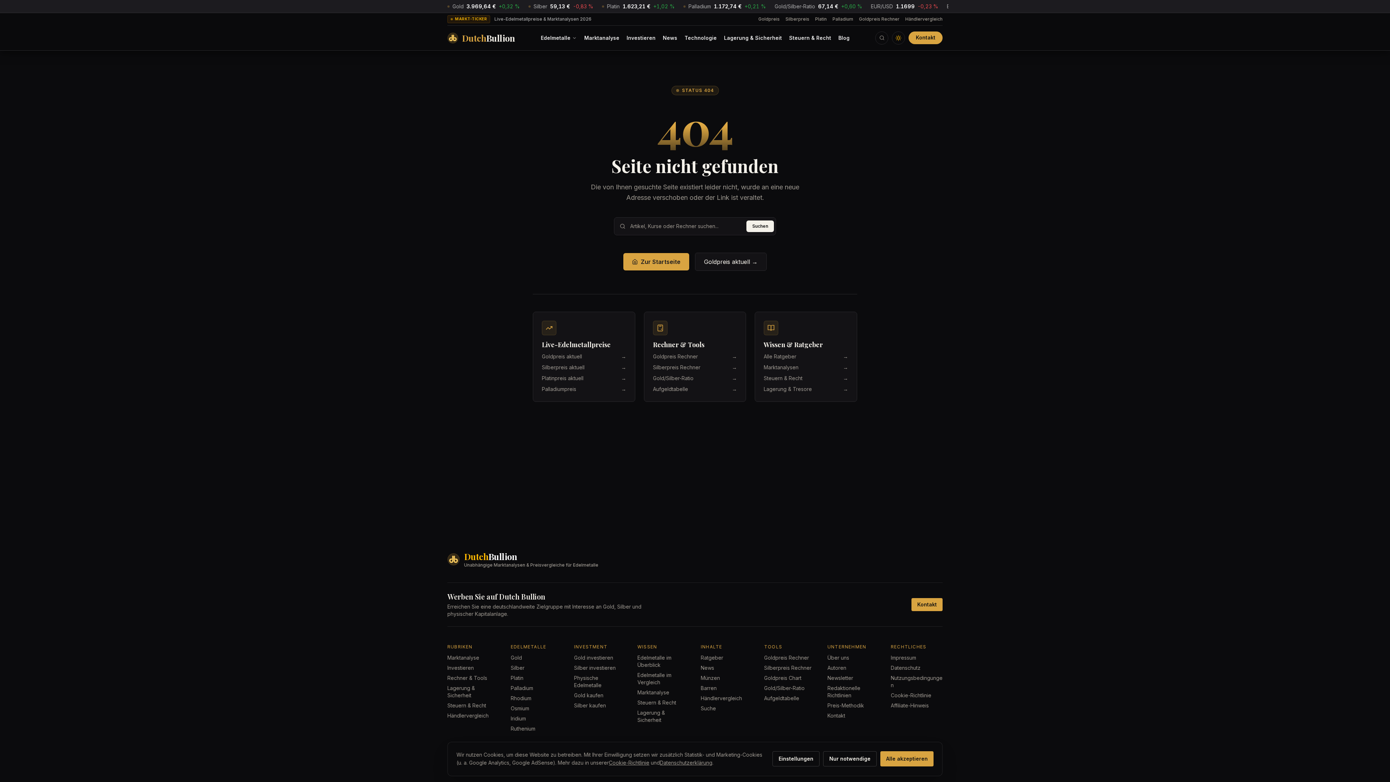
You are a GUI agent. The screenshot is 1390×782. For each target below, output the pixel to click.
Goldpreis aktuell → (731, 261)
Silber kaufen (590, 705)
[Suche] (881, 38)
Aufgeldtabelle (781, 698)
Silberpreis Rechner (788, 668)
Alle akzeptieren (907, 759)
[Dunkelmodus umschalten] (898, 38)
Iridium (518, 718)
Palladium (843, 19)
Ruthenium (523, 729)
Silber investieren (595, 668)
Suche (708, 708)
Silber (518, 668)
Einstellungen (796, 759)
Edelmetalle (555, 38)
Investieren (641, 38)
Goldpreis (769, 19)
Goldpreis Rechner (879, 19)
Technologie (701, 38)
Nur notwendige (850, 759)
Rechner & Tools (467, 678)
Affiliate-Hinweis (910, 705)
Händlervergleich (924, 19)
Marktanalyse (601, 38)
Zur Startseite (661, 261)
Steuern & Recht (810, 38)
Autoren (836, 668)
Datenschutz (906, 668)
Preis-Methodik (845, 705)
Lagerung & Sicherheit (753, 38)
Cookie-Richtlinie (911, 695)
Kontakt (925, 37)
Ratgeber (712, 658)
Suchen (760, 226)
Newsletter (840, 678)
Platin (821, 19)
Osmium (520, 708)
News (670, 38)
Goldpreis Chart (782, 678)
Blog (844, 38)
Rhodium (521, 698)
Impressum (903, 658)
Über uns (838, 658)
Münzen (710, 678)
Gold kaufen (588, 695)
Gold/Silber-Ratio (784, 688)
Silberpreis (797, 19)
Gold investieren (593, 658)
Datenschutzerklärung (686, 763)
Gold (516, 658)
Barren (709, 688)
